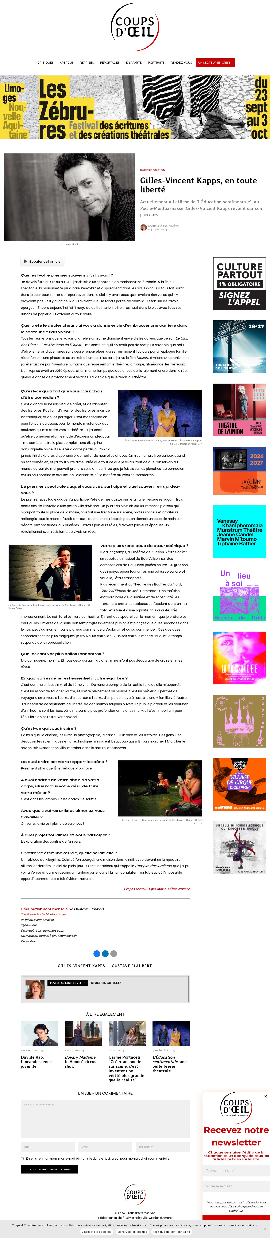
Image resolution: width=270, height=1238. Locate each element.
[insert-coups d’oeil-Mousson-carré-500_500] (239, 663)
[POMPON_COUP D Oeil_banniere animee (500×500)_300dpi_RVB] (239, 852)
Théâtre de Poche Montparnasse (43, 914)
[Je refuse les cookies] (265, 1229)
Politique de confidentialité (171, 1231)
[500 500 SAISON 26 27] (239, 414)
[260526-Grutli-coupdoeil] (239, 599)
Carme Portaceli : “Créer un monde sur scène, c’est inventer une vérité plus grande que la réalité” (126, 1069)
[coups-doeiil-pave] (239, 475)
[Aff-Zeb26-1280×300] (135, 107)
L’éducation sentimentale (44, 909)
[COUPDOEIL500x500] (239, 351)
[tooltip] (252, 27)
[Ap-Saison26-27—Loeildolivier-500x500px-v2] (239, 536)
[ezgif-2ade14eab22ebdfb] (239, 789)
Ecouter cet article (45, 261)
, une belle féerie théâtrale (170, 1064)
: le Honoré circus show (81, 1062)
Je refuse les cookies (132, 1231)
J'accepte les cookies (96, 1231)
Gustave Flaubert (132, 966)
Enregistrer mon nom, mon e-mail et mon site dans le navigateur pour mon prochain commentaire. (98, 1158)
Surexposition (152, 170)
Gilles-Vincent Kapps (81, 966)
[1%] (239, 288)
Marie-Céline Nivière (163, 226)
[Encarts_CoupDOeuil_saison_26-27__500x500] (239, 726)
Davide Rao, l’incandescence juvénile (36, 1062)
